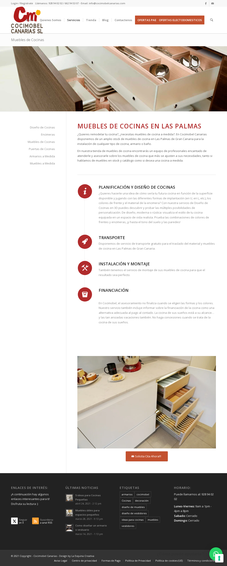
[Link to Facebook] (206, 3)
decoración (142, 500)
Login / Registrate (22, 3)
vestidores (128, 526)
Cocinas (126, 500)
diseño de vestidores (134, 513)
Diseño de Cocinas (42, 127)
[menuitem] (22, 3)
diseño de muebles (133, 507)
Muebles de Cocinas (27, 39)
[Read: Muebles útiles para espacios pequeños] (69, 513)
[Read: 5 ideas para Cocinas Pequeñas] (69, 498)
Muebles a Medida (42, 163)
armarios (127, 494)
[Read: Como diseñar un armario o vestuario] (69, 528)
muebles (153, 519)
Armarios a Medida (42, 156)
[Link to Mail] (212, 3)
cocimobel (143, 494)
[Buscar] (211, 20)
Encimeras (48, 134)
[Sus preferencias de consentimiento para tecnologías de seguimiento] (219, 558)
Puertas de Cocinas (42, 149)
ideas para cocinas (132, 519)
